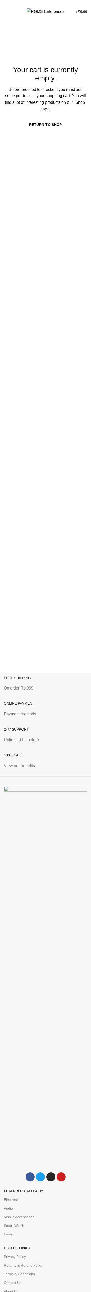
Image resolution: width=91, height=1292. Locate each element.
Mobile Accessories (19, 1217)
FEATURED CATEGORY (23, 1191)
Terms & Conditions (19, 1274)
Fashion (10, 1234)
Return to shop (45, 125)
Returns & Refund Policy (23, 1265)
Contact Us (12, 1283)
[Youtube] (61, 1176)
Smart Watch (14, 1226)
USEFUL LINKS (17, 1248)
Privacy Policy (15, 1257)
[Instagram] (50, 1176)
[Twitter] (40, 1176)
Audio (8, 1208)
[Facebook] (30, 1176)
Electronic (11, 1200)
